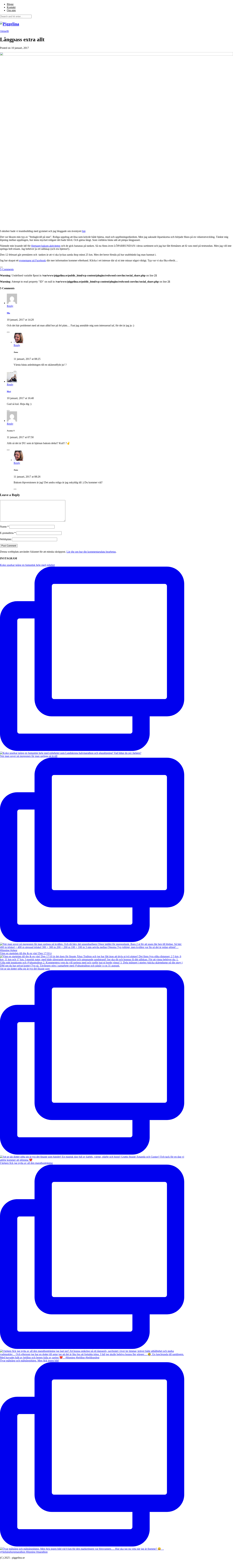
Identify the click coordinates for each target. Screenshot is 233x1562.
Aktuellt (4, 31)
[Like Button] (1, 267)
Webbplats (5, 539)
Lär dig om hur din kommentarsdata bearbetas (91, 551)
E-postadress (8, 532)
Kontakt (11, 7)
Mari (9, 391)
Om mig (11, 10)
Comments (7, 269)
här (83, 231)
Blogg (10, 4)
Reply (10, 306)
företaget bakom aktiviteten (45, 245)
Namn (4, 526)
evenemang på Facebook (32, 260)
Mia (8, 313)
